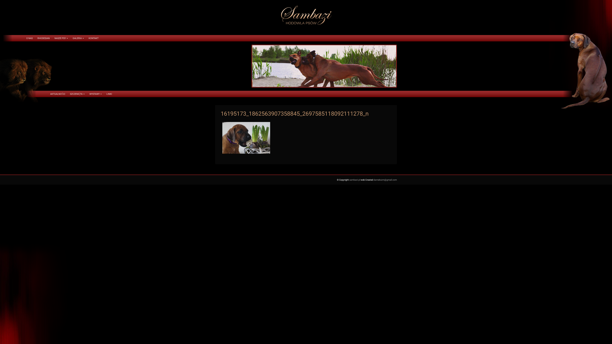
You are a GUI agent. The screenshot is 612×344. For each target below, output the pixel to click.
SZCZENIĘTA (76, 94)
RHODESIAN (43, 38)
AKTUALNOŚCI (57, 94)
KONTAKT (93, 38)
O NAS (29, 38)
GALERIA (77, 38)
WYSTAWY (94, 94)
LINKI (109, 94)
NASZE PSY (60, 38)
